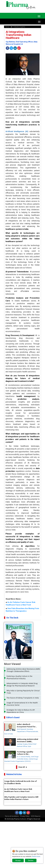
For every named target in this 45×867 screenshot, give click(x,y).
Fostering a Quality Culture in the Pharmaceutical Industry (19, 677)
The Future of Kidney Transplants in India (23, 698)
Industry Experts (19, 27)
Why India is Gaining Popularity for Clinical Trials (23, 691)
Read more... (36, 856)
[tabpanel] (18, 645)
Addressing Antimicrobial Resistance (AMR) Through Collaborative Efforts (23, 670)
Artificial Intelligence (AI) (17, 131)
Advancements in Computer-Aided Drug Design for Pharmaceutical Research (22, 684)
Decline (30, 860)
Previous (5, 641)
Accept (18, 860)
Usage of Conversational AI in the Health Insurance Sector (22, 704)
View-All (21, 767)
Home (7, 27)
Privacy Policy (24, 816)
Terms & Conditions (12, 816)
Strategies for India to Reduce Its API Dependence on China (21, 711)
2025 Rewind (35, 816)
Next (30, 641)
